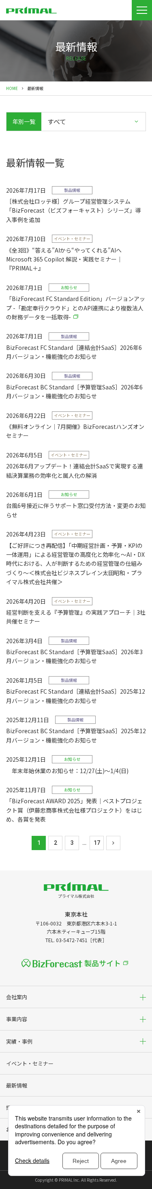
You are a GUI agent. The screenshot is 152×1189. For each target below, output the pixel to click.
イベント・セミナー (30, 1063)
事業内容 (16, 1019)
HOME (12, 88)
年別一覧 (24, 121)
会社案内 (16, 997)
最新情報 (16, 1085)
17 (97, 843)
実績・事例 (19, 1041)
